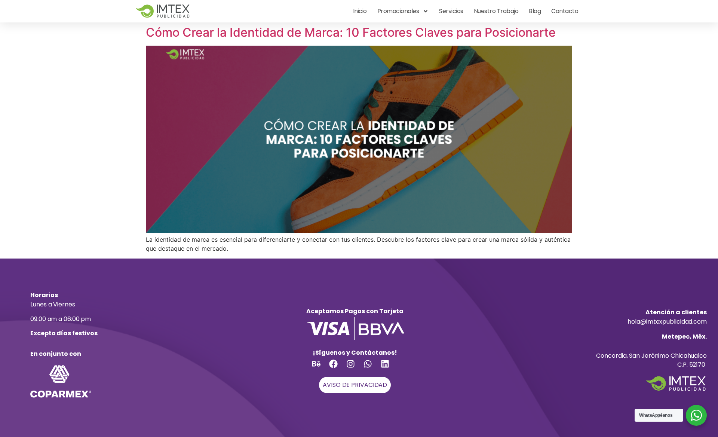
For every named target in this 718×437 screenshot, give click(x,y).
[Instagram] (354, 368)
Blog (535, 11)
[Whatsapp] (372, 368)
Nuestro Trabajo (496, 11)
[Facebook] (337, 368)
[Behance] (320, 368)
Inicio (360, 11)
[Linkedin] (389, 368)
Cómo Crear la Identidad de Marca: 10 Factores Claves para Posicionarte (351, 32)
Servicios (451, 11)
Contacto (564, 11)
